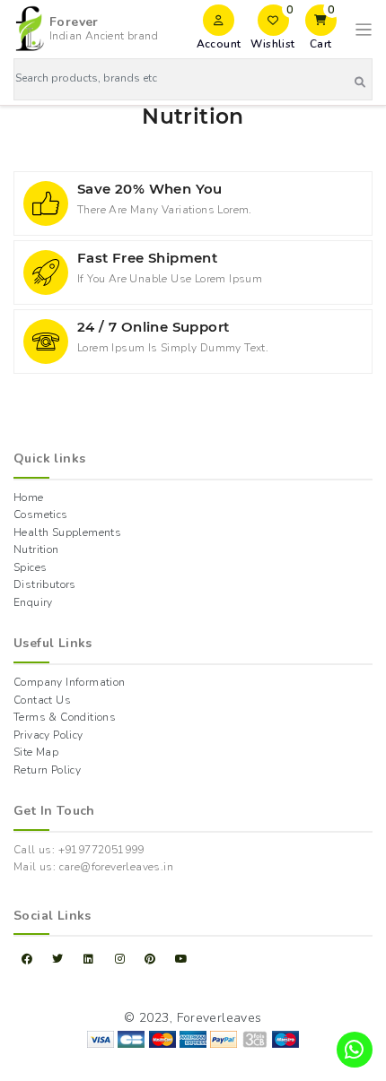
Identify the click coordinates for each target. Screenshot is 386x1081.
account (219, 44)
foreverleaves (219, 1017)
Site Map (35, 752)
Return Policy (47, 770)
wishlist (272, 27)
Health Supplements (67, 532)
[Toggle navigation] (363, 29)
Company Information (69, 682)
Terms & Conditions (64, 717)
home (28, 497)
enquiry (33, 602)
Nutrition (36, 549)
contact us (42, 700)
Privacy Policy (48, 735)
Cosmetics (40, 514)
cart (323, 27)
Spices (30, 567)
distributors (44, 584)
